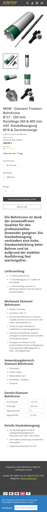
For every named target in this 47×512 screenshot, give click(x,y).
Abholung (22, 207)
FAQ (42, 475)
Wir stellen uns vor (18, 475)
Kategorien (15, 478)
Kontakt (6, 475)
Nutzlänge (7, 172)
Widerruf (36, 467)
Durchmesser (9, 161)
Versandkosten (11, 148)
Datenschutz (26, 467)
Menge (6, 186)
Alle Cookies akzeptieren (26, 507)
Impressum (11, 467)
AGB (18, 467)
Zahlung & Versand (23, 469)
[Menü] (41, 3)
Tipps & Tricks (33, 475)
